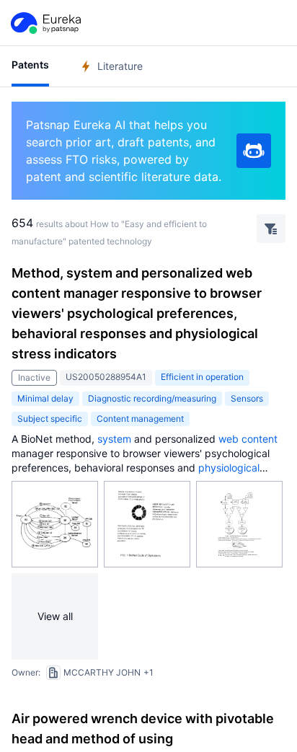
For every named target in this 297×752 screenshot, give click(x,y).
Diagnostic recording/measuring (152, 398)
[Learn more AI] (253, 150)
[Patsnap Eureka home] (45, 23)
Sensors (247, 398)
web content (248, 439)
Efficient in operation (202, 376)
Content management (140, 418)
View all (55, 616)
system (114, 439)
